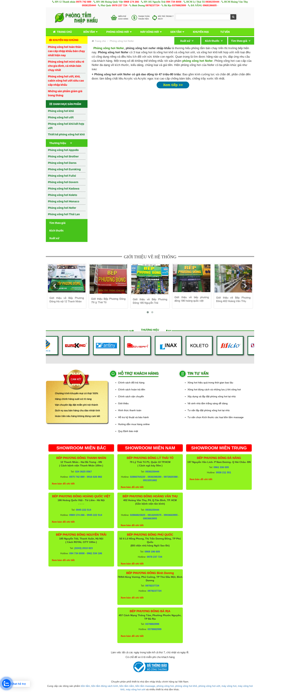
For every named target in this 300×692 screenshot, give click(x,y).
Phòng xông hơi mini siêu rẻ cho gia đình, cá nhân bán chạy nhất (66, 66)
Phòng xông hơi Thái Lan (64, 214)
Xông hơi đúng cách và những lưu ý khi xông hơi (214, 389)
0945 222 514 (83, 509)
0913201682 (150, 480)
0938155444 (212, 1)
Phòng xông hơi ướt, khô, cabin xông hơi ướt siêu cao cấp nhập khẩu (66, 80)
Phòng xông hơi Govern (63, 182)
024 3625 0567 (83, 471)
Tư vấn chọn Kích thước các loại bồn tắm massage (216, 417)
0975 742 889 (83, 1)
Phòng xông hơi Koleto (62, 195)
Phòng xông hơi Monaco (63, 201)
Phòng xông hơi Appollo (63, 150)
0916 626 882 (94, 476)
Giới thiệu (123, 403)
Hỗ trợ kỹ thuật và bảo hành (133, 417)
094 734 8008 (173, 1)
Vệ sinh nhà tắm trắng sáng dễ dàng (208, 403)
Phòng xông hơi (117, 31)
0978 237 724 (119, 5)
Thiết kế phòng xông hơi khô (66, 134)
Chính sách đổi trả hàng (131, 382)
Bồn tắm (89, 31)
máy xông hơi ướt (135, 689)
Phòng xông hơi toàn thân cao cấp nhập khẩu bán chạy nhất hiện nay (66, 51)
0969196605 (210, 5)
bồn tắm (85, 686)
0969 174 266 (131, 1)
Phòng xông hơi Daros (62, 163)
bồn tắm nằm (126, 686)
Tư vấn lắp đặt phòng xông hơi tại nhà (209, 410)
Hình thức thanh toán (129, 410)
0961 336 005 (221, 467)
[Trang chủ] (76, 17)
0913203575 (154, 515)
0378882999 (179, 5)
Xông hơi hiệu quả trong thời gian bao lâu (210, 382)
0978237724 (152, 5)
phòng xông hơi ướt (209, 686)
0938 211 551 (223, 472)
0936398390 (154, 476)
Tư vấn (225, 31)
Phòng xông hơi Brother (63, 156)
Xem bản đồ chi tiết (63, 483)
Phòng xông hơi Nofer (62, 207)
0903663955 (171, 515)
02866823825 (137, 515)
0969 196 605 (152, 551)
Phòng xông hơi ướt (61, 117)
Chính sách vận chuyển (131, 396)
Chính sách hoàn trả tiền (131, 389)
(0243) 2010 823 (83, 548)
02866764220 (137, 476)
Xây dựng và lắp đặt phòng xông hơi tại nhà (212, 396)
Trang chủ (64, 31)
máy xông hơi (229, 686)
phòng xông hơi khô (186, 686)
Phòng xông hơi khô (61, 111)
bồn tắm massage (145, 686)
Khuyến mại (201, 31)
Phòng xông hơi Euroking (64, 169)
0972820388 (171, 476)
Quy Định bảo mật (128, 431)
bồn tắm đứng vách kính (104, 686)
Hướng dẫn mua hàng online (134, 424)
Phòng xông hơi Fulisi (62, 175)
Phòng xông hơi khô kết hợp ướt (66, 126)
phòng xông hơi (165, 686)
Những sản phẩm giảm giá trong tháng (65, 93)
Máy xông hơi (149, 31)
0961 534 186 (94, 553)
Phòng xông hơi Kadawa (63, 188)
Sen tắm (175, 31)
